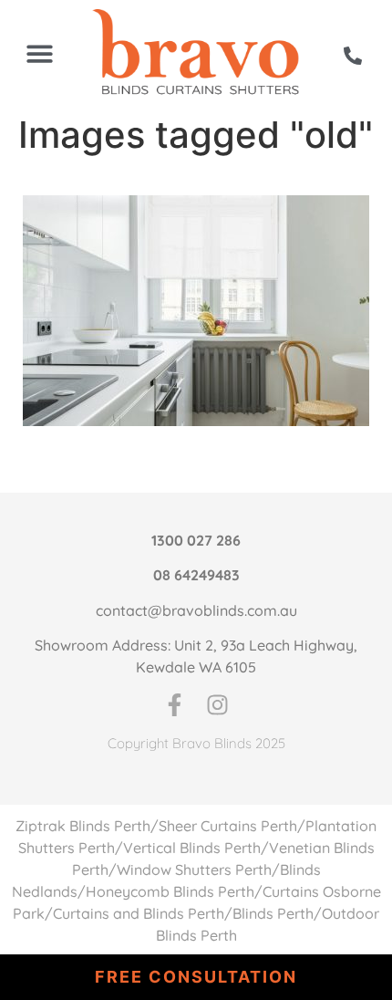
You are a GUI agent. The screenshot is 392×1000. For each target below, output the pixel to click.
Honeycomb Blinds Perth (170, 891)
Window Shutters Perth (194, 869)
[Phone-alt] (352, 55)
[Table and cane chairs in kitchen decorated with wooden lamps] (196, 310)
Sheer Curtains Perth (228, 826)
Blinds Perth (273, 913)
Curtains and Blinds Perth (138, 913)
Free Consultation (196, 976)
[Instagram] (217, 704)
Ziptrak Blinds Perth (82, 826)
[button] (39, 53)
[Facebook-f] (174, 704)
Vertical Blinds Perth (192, 848)
